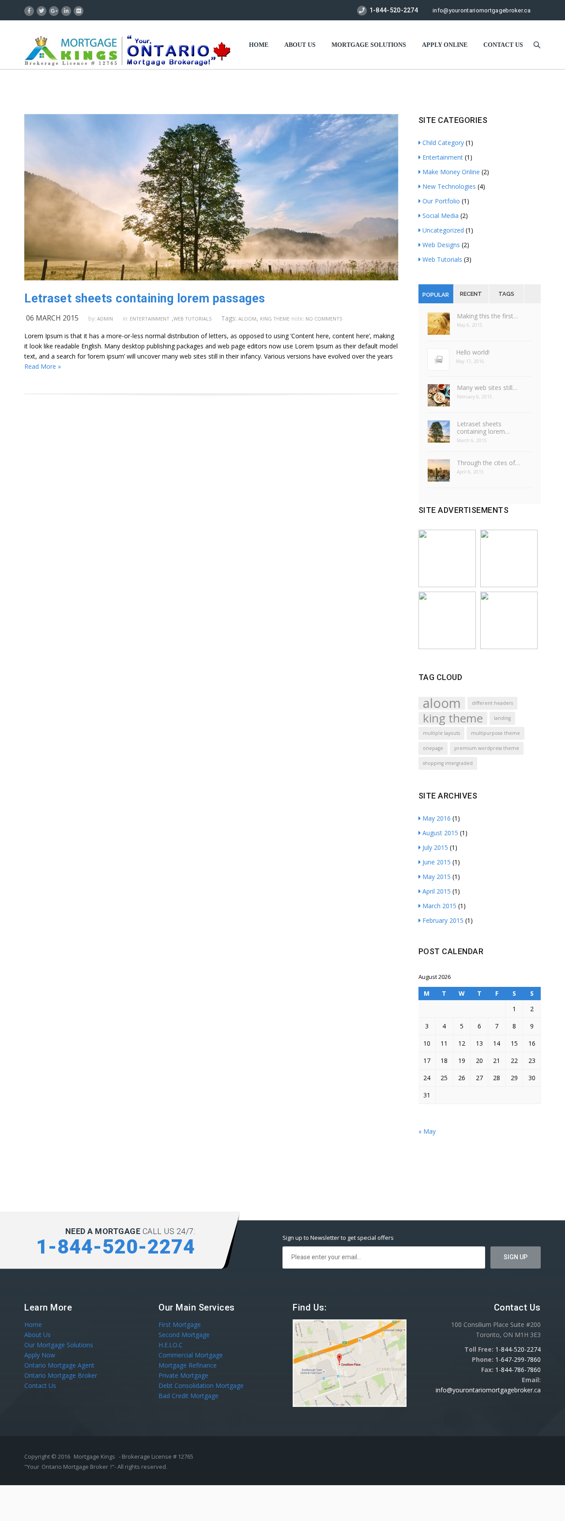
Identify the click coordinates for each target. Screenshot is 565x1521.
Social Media (440, 215)
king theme (275, 318)
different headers (492, 703)
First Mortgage (179, 1324)
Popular (435, 294)
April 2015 (436, 891)
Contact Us (40, 1385)
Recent (471, 293)
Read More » (42, 366)
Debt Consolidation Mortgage (201, 1385)
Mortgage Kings (94, 1456)
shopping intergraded (448, 763)
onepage (433, 748)
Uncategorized (443, 230)
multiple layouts (441, 733)
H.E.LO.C (170, 1345)
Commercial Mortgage (190, 1355)
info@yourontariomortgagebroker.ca (482, 10)
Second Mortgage (184, 1334)
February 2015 (442, 920)
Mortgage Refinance (187, 1365)
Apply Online (444, 45)
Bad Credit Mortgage (188, 1395)
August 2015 (440, 833)
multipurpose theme (495, 733)
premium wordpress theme (486, 748)
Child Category (443, 142)
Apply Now (39, 1355)
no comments (323, 318)
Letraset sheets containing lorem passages (144, 298)
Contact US (503, 45)
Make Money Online (451, 172)
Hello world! (473, 352)
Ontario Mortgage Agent (59, 1365)
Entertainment (150, 318)
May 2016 (436, 818)
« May (427, 1131)
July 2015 (435, 847)
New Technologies (449, 186)
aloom (247, 318)
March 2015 (439, 906)
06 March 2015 (52, 318)
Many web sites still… (487, 387)
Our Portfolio (441, 201)
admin (105, 318)
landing (502, 718)
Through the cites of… (488, 462)
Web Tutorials (192, 318)
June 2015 (436, 862)
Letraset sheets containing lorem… (483, 427)
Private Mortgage (183, 1375)
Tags (506, 293)
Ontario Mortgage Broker (60, 1375)
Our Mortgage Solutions (58, 1345)
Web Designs (441, 245)
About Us (300, 45)
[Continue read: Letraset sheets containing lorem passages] (211, 278)
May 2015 (436, 876)
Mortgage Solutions (368, 45)
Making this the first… (487, 316)
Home (258, 45)
